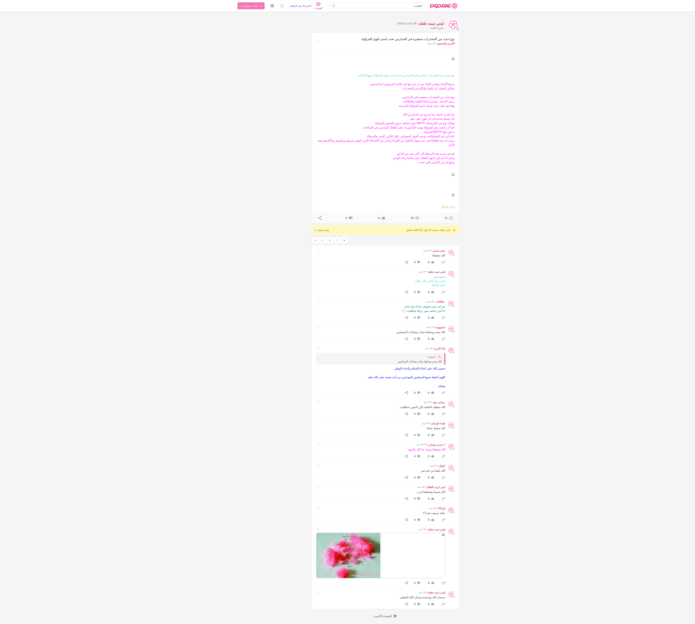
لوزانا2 (441, 508)
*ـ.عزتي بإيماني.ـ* (435, 444)
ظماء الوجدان (438, 423)
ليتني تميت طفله (436, 271)
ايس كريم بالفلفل (435, 487)
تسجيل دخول (323, 229)
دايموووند (440, 327)
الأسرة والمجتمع (446, 43)
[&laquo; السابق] (344, 240)
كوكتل (442, 465)
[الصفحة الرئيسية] (444, 6)
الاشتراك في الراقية (300, 5)
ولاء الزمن (439, 348)
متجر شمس (438, 250)
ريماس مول (439, 402)
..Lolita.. (440, 301)
